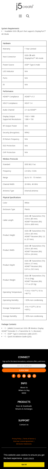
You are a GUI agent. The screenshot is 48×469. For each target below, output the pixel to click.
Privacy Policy (16, 439)
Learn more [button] (28, 458)
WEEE (24, 393)
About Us (24, 387)
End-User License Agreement (23, 441)
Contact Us (23, 424)
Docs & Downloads (24, 406)
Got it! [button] (24, 464)
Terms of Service (29, 439)
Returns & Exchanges (23, 409)
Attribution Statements (24, 444)
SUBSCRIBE (24, 370)
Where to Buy (24, 390)
